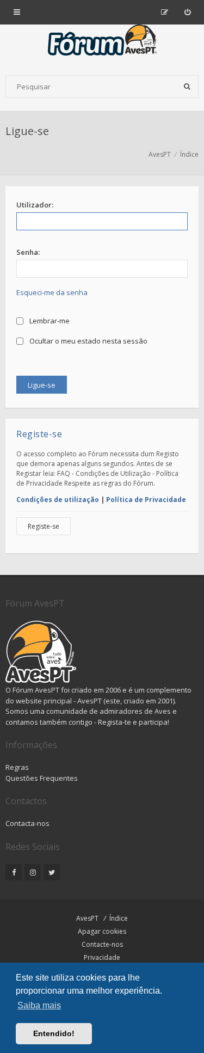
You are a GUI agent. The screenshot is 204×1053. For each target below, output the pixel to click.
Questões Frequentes (41, 778)
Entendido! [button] (54, 1033)
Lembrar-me (49, 321)
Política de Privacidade (146, 499)
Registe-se (43, 526)
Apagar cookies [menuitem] (102, 931)
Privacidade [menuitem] (102, 957)
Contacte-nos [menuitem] (102, 944)
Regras (17, 767)
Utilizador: (34, 205)
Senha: (28, 252)
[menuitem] (187, 12)
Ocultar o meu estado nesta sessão (87, 341)
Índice (118, 918)
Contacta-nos (27, 823)
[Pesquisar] (187, 86)
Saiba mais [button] (39, 1005)
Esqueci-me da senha (52, 292)
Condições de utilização (57, 499)
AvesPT (87, 918)
